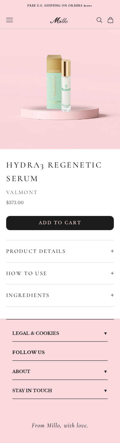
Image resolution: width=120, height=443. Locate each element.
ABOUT (21, 371)
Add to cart (60, 223)
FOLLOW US (28, 352)
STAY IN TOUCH (32, 390)
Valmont (22, 192)
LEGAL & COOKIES (35, 333)
